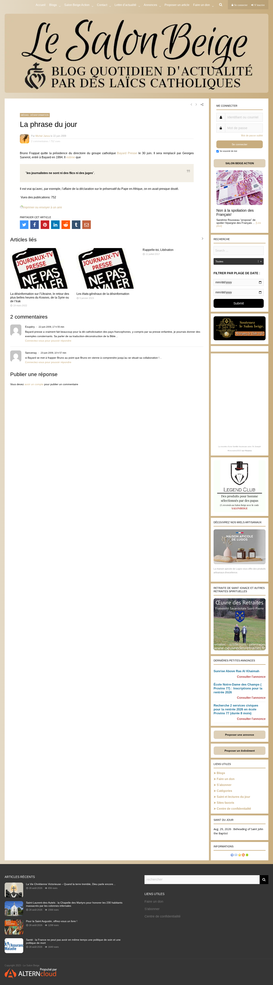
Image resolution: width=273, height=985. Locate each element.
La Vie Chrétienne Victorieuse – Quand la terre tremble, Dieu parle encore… (71, 884)
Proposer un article (177, 4)
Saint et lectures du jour (233, 796)
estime (70, 157)
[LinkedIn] (55, 224)
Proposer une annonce (239, 734)
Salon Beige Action (77, 4)
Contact (102, 4)
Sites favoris (225, 802)
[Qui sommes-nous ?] (232, 855)
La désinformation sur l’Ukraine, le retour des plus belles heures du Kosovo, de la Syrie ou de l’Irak (39, 297)
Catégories (224, 790)
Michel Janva (42, 136)
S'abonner (152, 909)
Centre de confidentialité (234, 808)
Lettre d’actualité (125, 4)
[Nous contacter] (235, 855)
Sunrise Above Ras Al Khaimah (236, 671)
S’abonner (224, 784)
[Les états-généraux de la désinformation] (107, 287)
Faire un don (226, 779)
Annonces (150, 4)
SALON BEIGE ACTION (239, 163)
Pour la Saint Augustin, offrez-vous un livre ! (51, 921)
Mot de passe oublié (252, 135)
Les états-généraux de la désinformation (103, 293)
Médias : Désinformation (35, 115)
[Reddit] (65, 224)
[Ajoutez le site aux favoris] (239, 855)
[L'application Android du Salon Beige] (247, 855)
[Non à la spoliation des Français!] (239, 204)
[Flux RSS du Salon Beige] (243, 855)
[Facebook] (34, 224)
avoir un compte (34, 384)
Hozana (248, 451)
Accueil (41, 4)
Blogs (53, 4)
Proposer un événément (240, 750)
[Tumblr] (76, 224)
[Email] (86, 224)
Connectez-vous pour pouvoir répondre (48, 340)
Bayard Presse (127, 153)
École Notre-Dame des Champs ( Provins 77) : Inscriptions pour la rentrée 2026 (238, 688)
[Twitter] (24, 224)
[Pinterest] (45, 224)
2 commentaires (39, 141)
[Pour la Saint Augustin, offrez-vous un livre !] (14, 933)
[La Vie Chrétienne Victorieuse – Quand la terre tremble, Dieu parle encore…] (14, 896)
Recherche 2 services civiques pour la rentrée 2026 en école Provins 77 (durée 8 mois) (236, 709)
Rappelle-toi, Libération (158, 249)
